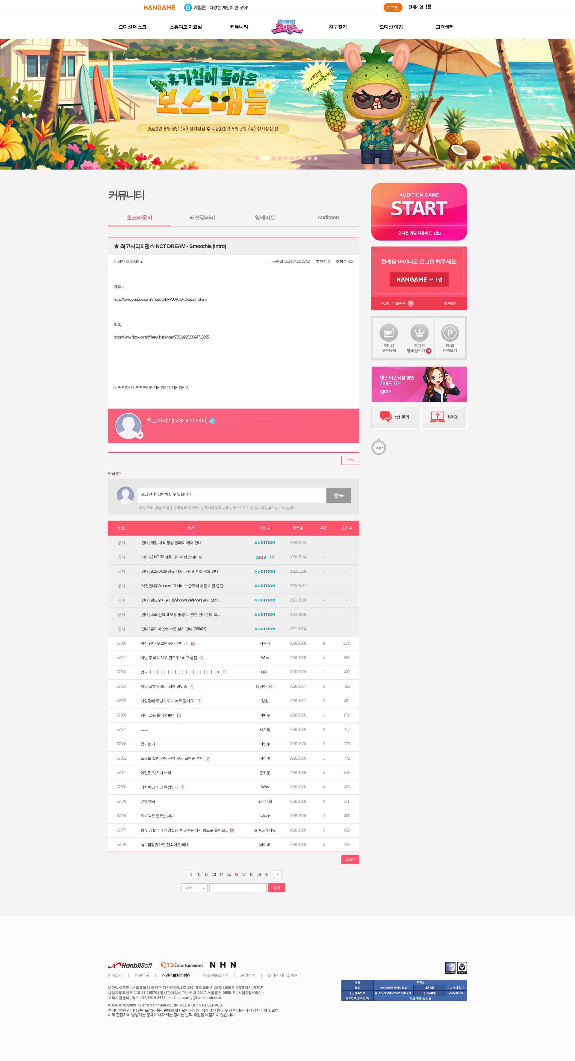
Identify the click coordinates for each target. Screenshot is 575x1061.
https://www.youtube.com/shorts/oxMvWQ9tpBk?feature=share (160, 299)
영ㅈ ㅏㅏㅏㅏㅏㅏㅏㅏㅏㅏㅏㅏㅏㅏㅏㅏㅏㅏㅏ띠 (183, 672)
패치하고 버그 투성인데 (162, 787)
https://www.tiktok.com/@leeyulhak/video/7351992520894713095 (161, 337)
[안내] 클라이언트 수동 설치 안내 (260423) (173, 629)
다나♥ (265, 816)
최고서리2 (134, 261)
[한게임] (159, 7)
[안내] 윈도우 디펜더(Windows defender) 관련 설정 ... (180, 600)
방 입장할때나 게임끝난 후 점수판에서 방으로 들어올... (187, 830)
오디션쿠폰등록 (389, 348)
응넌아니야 (265, 686)
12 (206, 874)
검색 (276, 887)
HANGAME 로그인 (419, 279)
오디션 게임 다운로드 (419, 233)
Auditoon (328, 217)
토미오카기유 (265, 830)
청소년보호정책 (215, 975)
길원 (264, 701)
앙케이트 (265, 217)
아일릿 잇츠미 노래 (155, 772)
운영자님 (147, 801)
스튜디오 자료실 (186, 26)
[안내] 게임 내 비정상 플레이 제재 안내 (171, 542)
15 (229, 874)
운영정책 (248, 975)
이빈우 (264, 715)
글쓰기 (350, 859)
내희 (264, 672)
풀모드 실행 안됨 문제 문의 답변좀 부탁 (174, 758)
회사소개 (115, 975)
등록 (339, 495)
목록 (350, 460)
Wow (265, 657)
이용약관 (142, 975)
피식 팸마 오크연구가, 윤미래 (167, 643)
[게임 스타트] (419, 204)
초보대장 (265, 801)
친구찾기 (338, 26)
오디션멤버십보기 (416, 348)
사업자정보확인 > (251, 993)
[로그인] (393, 7)
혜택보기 (450, 303)
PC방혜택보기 (450, 348)
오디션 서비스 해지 (283, 975)
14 (221, 874)
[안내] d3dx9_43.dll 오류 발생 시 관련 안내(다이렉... (180, 614)
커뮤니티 (239, 26)
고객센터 (445, 26)
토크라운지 (139, 217)
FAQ (444, 417)
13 (214, 874)
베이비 (264, 758)
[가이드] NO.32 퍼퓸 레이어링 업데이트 (171, 557)
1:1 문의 (394, 417)
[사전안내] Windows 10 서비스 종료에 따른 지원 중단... (183, 586)
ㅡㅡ (144, 729)
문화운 (264, 772)
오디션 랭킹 (391, 26)
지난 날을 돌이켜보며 (160, 715)
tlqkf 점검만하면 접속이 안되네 (164, 844)
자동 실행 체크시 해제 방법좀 (166, 686)
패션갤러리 (202, 217)
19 (259, 874)
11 (199, 874)
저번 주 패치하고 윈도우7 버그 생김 (171, 657)
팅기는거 (147, 744)
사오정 (264, 729)
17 (244, 874)
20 (266, 874)
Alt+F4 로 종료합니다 (157, 816)
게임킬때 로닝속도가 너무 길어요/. (170, 701)
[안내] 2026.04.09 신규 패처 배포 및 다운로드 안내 (179, 571)
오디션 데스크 (132, 26)
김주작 (264, 643)
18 (251, 874)
